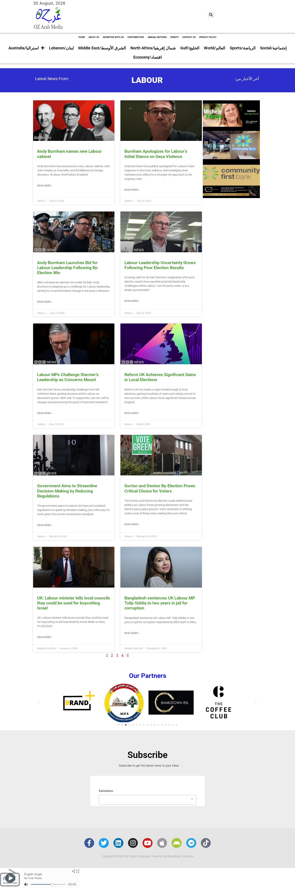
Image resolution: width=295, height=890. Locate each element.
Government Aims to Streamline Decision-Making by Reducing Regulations (67, 490)
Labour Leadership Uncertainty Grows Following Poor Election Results (160, 265)
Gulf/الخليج (189, 48)
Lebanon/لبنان (61, 48)
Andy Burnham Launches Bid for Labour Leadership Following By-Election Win (68, 267)
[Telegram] (191, 843)
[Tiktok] (206, 843)
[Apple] (162, 843)
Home (81, 37)
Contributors (135, 37)
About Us (93, 37)
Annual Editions (157, 37)
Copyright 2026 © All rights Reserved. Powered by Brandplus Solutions (147, 856)
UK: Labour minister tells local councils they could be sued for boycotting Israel (73, 603)
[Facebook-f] (89, 843)
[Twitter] (104, 843)
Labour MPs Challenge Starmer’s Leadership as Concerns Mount (68, 377)
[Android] (177, 843)
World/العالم (214, 48)
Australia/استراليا (23, 48)
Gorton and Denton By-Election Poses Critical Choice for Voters (159, 488)
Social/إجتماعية (273, 48)
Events (174, 37)
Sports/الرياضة (243, 48)
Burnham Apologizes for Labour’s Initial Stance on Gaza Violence (155, 154)
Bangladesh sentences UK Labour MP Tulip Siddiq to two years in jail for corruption (159, 603)
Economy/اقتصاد (147, 57)
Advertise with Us (113, 37)
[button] (211, 14)
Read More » (45, 185)
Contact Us (189, 37)
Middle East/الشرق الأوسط (102, 48)
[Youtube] (147, 843)
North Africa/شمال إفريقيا (153, 48)
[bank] (231, 196)
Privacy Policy (208, 37)
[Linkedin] (118, 843)
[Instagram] (133, 843)
